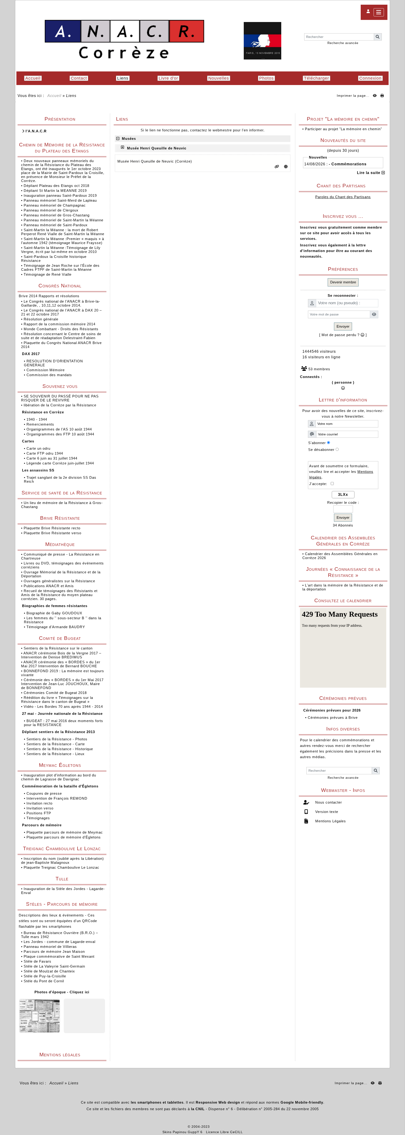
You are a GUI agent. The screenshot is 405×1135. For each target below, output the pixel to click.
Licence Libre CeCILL (224, 1132)
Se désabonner (321, 450)
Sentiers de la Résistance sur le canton (59, 648)
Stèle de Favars (37, 961)
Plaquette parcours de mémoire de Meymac (65, 832)
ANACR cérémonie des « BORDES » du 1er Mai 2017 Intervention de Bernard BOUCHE (60, 664)
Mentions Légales (330, 821)
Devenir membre (343, 282)
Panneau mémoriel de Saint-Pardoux (56, 225)
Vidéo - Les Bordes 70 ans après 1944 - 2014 (64, 706)
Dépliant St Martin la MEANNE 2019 (55, 191)
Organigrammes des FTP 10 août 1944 (60, 434)
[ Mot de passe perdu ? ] (343, 335)
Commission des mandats (49, 375)
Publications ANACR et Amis (49, 586)
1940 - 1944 (37, 419)
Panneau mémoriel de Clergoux (51, 210)
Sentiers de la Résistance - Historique (60, 749)
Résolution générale (42, 319)
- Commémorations (348, 164)
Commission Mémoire (46, 370)
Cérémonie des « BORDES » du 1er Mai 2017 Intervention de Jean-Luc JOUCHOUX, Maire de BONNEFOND (62, 684)
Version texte (326, 812)
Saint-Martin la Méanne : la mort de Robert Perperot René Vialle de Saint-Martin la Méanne (62, 232)
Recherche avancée (342, 43)
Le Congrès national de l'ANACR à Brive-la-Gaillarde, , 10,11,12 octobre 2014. (60, 303)
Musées (128, 139)
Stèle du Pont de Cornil (44, 981)
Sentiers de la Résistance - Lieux (56, 754)
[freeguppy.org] (175, 1126)
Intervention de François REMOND (57, 798)
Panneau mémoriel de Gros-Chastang (57, 215)
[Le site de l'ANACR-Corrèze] (124, 39)
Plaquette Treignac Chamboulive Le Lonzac (61, 867)
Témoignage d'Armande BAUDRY (56, 627)
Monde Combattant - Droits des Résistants (62, 329)
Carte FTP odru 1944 (45, 453)
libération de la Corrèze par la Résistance (61, 405)
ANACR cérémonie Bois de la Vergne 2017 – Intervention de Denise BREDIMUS (61, 655)
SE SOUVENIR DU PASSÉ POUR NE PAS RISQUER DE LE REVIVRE (60, 398)
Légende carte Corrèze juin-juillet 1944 (60, 463)
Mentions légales (70, 1054)
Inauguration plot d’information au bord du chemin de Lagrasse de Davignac (58, 777)
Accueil (54, 96)
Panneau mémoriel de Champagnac (55, 205)
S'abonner (317, 443)
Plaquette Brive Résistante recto (53, 528)
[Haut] (398, 456)
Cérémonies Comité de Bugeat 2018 (56, 693)
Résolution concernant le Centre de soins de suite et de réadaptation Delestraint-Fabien (61, 336)
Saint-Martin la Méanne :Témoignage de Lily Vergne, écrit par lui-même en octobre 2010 (61, 250)
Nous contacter (328, 802)
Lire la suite (369, 173)
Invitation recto (40, 803)
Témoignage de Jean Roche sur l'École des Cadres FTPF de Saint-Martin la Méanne (60, 267)
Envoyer (343, 326)
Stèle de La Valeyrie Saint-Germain (54, 966)
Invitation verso (40, 808)
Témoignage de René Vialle (47, 274)
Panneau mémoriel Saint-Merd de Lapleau (60, 200)
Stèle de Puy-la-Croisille (45, 976)
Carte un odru (39, 448)
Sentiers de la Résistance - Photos (57, 739)
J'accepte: (320, 484)
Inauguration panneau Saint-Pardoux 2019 (60, 195)
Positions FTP (39, 813)
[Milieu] (398, 464)
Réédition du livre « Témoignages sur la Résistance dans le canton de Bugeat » (57, 700)
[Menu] (379, 12)
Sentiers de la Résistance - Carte (56, 744)
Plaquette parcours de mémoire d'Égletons (64, 837)
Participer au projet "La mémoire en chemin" (343, 129)
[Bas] (398, 472)
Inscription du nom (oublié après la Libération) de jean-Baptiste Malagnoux (62, 860)
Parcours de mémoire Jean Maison (54, 951)
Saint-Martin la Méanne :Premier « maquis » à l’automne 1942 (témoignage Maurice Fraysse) (62, 241)
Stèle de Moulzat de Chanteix (49, 971)
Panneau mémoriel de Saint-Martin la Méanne (63, 220)
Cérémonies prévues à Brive (333, 718)
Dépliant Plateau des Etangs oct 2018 (56, 186)
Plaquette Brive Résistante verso (53, 533)
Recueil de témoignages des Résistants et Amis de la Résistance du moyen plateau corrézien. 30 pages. (59, 595)
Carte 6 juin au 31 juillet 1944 (52, 458)
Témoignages (38, 818)
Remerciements (40, 424)
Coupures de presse (44, 793)
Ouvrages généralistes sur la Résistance (60, 581)
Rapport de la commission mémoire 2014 (60, 324)
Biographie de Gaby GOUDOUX (54, 613)
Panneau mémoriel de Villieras (50, 947)
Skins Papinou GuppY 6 (183, 1132)
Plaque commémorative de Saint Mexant (59, 956)
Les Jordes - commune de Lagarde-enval (59, 942)
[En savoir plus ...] (227, 1126)
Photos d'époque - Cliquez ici (61, 992)
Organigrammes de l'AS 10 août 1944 (59, 429)
